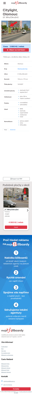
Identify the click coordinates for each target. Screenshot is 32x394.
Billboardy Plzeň (5, 370)
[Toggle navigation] (4, 3)
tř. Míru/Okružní (11, 210)
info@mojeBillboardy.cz (9, 381)
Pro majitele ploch (5, 353)
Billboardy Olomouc (6, 372)
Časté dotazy (4, 346)
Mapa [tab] (5, 129)
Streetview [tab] (12, 129)
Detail (16, 227)
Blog (2, 348)
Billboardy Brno (5, 366)
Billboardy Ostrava (5, 368)
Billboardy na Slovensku (7, 355)
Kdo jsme (3, 351)
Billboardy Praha (5, 363)
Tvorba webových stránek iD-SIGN (23, 392)
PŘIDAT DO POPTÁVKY (17, 50)
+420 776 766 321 (7, 384)
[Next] (27, 210)
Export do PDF (17, 179)
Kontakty (16, 389)
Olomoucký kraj (22, 69)
